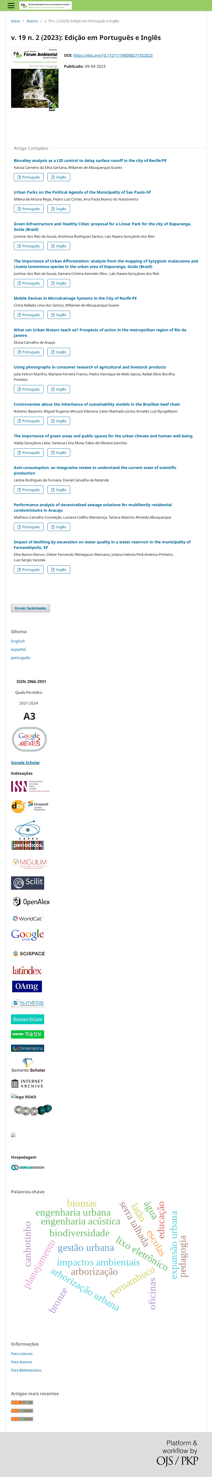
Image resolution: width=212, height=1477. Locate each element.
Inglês (60, 177)
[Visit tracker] (13, 1135)
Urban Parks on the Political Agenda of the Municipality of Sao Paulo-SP (82, 192)
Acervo (32, 20)
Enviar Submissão (30, 608)
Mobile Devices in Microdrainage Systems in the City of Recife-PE (75, 298)
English (18, 641)
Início (15, 20)
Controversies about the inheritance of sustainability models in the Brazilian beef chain (97, 404)
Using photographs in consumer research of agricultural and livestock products (90, 367)
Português (31, 177)
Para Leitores (22, 1353)
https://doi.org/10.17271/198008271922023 (113, 55)
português (20, 657)
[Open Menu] (11, 5)
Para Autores (21, 1361)
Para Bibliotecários (26, 1370)
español (18, 649)
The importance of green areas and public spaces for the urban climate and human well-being (103, 435)
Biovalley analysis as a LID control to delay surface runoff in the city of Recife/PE (90, 160)
